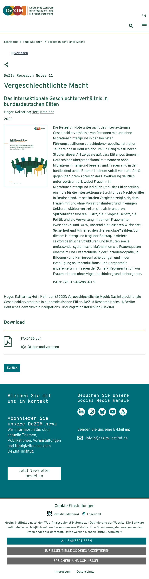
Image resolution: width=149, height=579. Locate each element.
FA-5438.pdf (31, 339)
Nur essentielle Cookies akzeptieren (76, 550)
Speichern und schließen (76, 561)
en (143, 16)
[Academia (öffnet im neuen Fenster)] (124, 415)
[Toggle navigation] (144, 26)
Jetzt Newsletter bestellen (34, 473)
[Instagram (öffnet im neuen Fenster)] (93, 415)
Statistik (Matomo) (66, 514)
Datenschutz (85, 571)
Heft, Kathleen (43, 112)
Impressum (63, 571)
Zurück (12, 368)
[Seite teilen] (7, 65)
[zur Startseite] (28, 10)
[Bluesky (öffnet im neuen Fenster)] (103, 415)
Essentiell (94, 514)
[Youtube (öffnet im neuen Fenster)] (114, 415)
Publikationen (32, 42)
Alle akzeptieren (76, 541)
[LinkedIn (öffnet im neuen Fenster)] (82, 415)
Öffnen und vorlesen (43, 347)
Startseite (11, 42)
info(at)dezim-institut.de (107, 438)
